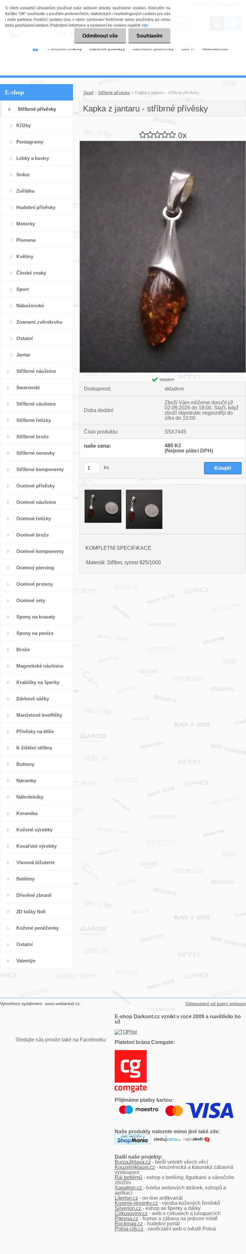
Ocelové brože (32, 535)
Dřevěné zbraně (34, 895)
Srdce (22, 174)
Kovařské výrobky (36, 846)
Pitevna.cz (126, 1218)
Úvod (88, 92)
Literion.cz (126, 1198)
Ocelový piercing (35, 567)
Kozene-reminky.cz (136, 1203)
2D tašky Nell (30, 911)
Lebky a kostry (32, 158)
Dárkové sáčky (32, 698)
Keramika (26, 813)
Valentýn (26, 960)
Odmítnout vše (100, 36)
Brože (23, 649)
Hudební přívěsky (35, 207)
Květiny (24, 256)
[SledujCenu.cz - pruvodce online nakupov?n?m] (167, 1136)
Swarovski (28, 387)
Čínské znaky (31, 273)
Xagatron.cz (129, 1187)
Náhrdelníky (29, 797)
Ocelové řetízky (33, 518)
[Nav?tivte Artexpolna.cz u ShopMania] (133, 1136)
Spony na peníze (34, 633)
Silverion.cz (128, 1208)
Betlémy (25, 878)
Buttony (25, 764)
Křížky (23, 125)
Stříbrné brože (32, 436)
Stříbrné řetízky (33, 420)
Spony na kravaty (35, 616)
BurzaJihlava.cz (133, 1162)
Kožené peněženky (37, 928)
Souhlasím (149, 36)
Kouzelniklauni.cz (135, 1167)
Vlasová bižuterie (35, 862)
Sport (22, 289)
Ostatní (24, 338)
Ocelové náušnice (36, 502)
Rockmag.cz (129, 1223)
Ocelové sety (30, 600)
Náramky (26, 780)
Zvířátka (25, 191)
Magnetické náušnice (39, 666)
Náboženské (30, 305)
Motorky (25, 223)
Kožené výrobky (34, 829)
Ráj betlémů (128, 1177)
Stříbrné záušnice (36, 404)
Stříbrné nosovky (35, 453)
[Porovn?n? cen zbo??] (197, 1136)
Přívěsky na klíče (35, 731)
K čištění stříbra (34, 747)
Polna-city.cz (129, 1229)
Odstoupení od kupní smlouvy (215, 1003)
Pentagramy (29, 142)
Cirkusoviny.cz (131, 1213)
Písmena (26, 240)
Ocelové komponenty (40, 551)
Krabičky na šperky (37, 682)
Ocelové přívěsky (35, 485)
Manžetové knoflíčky (39, 715)
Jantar (23, 354)
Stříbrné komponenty (40, 469)
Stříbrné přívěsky (37, 109)
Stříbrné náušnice (36, 371)
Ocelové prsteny (34, 584)
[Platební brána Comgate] (131, 1052)
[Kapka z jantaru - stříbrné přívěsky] (163, 143)
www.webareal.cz (62, 1003)
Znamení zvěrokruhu (39, 322)
